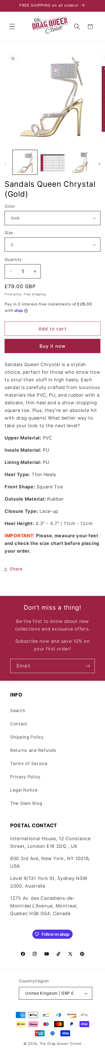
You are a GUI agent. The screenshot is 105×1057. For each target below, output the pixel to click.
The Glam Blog (26, 803)
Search (17, 710)
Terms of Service (29, 763)
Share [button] (16, 568)
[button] (12, 26)
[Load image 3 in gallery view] (80, 162)
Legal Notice (24, 790)
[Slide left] (5, 163)
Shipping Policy (27, 737)
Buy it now (53, 346)
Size (9, 232)
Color (10, 206)
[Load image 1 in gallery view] (25, 162)
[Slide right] (99, 163)
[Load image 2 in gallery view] (52, 162)
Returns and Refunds (33, 750)
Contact (18, 723)
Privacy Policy (25, 776)
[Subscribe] (88, 666)
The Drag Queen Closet (61, 1043)
